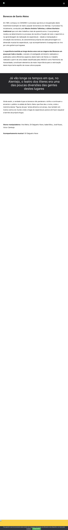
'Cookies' (28, 528)
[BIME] (5, 3)
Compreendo (36, 528)
